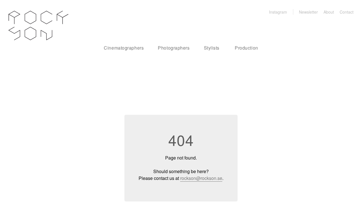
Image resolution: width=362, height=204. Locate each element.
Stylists (211, 47)
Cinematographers (124, 47)
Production (246, 47)
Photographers (173, 47)
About (329, 12)
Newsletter (308, 12)
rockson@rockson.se (201, 178)
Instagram (278, 12)
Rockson (38, 25)
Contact (347, 12)
